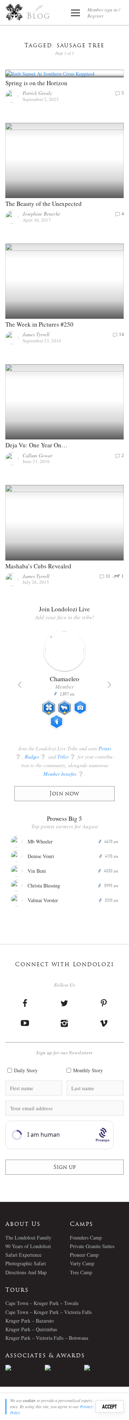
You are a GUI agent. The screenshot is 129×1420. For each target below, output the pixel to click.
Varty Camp (82, 1263)
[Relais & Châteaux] (104, 1368)
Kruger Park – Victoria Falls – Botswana (46, 1337)
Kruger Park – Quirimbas (31, 1329)
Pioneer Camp (84, 1254)
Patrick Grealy (37, 93)
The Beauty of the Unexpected (43, 203)
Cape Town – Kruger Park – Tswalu (41, 1303)
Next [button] (109, 684)
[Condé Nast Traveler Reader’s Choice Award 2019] (25, 1368)
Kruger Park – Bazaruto (29, 1320)
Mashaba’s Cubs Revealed (38, 566)
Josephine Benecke (41, 213)
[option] (64, 683)
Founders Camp (86, 1237)
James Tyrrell (36, 334)
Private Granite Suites (92, 1246)
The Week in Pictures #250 (39, 324)
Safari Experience (23, 1254)
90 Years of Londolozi (28, 1246)
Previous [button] (19, 684)
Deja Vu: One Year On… (36, 445)
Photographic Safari (25, 1263)
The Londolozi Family (28, 1237)
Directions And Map (26, 1272)
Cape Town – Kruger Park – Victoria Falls (48, 1312)
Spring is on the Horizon (36, 83)
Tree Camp (81, 1272)
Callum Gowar (37, 455)
